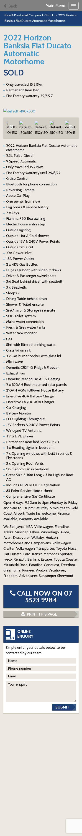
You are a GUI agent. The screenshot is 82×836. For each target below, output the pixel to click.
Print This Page (41, 614)
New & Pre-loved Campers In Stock (29, 15)
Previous (11, 127)
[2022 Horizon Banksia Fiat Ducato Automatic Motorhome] (41, 111)
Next (70, 127)
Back (12, 6)
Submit (62, 707)
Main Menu (55, 5)
